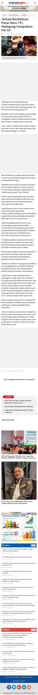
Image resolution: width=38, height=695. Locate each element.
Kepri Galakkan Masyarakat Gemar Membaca (19, 406)
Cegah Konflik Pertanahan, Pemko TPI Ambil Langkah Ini (19, 411)
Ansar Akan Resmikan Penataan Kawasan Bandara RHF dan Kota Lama (18, 402)
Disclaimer (16, 681)
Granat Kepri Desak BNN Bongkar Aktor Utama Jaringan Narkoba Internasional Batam (16, 502)
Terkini (7, 545)
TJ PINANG (24, 15)
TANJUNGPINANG (14, 15)
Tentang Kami (9, 677)
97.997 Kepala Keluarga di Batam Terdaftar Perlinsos (17, 557)
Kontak (23, 681)
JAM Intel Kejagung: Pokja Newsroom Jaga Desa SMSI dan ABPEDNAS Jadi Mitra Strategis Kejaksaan (18, 457)
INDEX (33, 545)
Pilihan (7, 630)
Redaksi (16, 677)
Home (4, 15)
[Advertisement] (19, 82)
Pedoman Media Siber (26, 677)
